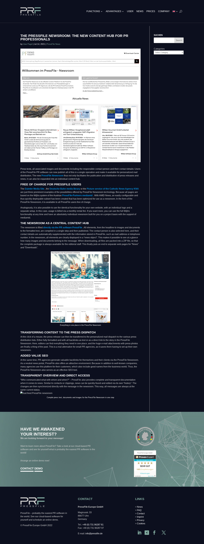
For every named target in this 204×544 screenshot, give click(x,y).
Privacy (140, 520)
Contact (141, 513)
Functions (93, 11)
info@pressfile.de (94, 533)
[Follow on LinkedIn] (139, 532)
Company (164, 11)
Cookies (141, 523)
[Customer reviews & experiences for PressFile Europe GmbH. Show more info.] (145, 476)
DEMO (38, 468)
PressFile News (53, 44)
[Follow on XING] (147, 532)
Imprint (140, 517)
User (130, 11)
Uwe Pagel (27, 44)
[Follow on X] (164, 532)
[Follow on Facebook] (154, 532)
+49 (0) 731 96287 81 (93, 524)
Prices (150, 11)
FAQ (139, 510)
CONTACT (27, 468)
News (139, 11)
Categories (159, 49)
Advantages (113, 11)
